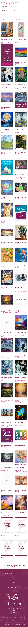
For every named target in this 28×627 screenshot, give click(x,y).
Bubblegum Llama (19, 42)
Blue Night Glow (4, 470)
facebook (8, 603)
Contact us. (14, 566)
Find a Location (14, 573)
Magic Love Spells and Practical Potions (20, 178)
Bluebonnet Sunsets (19, 64)
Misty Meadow (18, 132)
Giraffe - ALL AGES (19, 312)
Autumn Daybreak (19, 402)
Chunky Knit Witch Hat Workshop (6, 493)
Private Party (14, 578)
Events (16, 2)
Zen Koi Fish (17, 267)
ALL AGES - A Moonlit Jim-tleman (20, 88)
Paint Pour (3, 380)
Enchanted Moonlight (6, 200)
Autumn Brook (18, 515)
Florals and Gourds (5, 290)
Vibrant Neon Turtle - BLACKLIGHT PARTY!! (5, 336)
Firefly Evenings (4, 402)
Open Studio (4, 447)
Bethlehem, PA (4, 6)
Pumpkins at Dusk (5, 515)
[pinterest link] (20, 603)
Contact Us (14, 612)
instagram (14, 603)
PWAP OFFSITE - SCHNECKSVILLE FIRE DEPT (21, 471)
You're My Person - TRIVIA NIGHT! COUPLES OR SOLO (21, 291)
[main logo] (3, 2)
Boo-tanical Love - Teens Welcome (20, 246)
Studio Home (9, 2)
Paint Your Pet (4, 222)
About (14, 583)
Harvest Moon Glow (5, 132)
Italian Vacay (3, 267)
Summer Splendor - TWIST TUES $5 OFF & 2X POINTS (21, 155)
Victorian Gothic (4, 87)
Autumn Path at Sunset (6, 312)
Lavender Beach (4, 109)
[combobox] (7, 16)
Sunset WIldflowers (19, 335)
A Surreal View (4, 155)
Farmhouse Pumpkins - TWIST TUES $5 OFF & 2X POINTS (20, 381)
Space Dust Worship (19, 357)
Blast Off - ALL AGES (19, 425)
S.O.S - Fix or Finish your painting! (20, 448)
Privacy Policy (14, 608)
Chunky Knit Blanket (5, 357)
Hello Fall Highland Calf (20, 492)
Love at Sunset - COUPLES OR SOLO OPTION (7, 246)
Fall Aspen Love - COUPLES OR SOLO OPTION (7, 426)
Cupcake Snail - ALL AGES (20, 200)
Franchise (14, 588)
